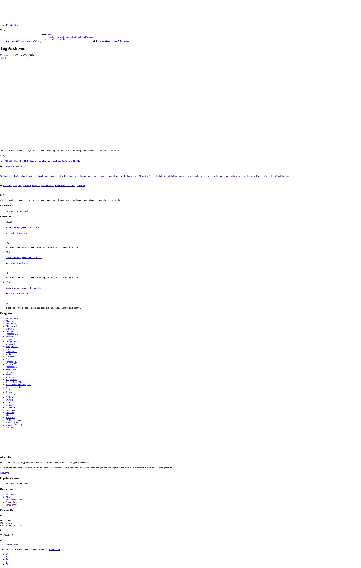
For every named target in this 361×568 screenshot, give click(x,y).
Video (10, 412)
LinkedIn (27, 185)
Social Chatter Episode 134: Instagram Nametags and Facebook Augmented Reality (40, 161)
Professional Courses (15, 500)
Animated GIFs (9, 176)
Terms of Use (12, 505)
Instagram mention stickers (92, 176)
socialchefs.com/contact (10, 544)
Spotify (10, 392)
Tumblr (10, 402)
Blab (9, 321)
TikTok (10, 395)
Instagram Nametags (114, 176)
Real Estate (11, 369)
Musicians (11, 356)
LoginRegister (14, 25)
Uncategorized (13, 410)
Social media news (246, 176)
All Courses (11, 494)
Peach (9, 359)
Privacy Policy (12, 502)
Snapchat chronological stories (177, 176)
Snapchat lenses (199, 176)
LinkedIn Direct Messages (136, 176)
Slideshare (11, 377)
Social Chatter (47, 185)
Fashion (10, 336)
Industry (10, 344)
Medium (10, 354)
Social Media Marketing (65, 185)
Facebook (7, 185)
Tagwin (259, 176)
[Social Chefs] (28, 20)
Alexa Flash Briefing (56, 39)
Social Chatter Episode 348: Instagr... (23, 288)
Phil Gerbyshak (155, 176)
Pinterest (11, 364)
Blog (39, 41)
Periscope (11, 362)
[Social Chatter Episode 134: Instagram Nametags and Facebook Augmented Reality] (62, 146)
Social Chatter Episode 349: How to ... (24, 257)
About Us (113, 41)
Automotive (12, 318)
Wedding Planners (15, 420)
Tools (10, 397)
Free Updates (26, 41)
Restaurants (12, 372)
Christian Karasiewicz (12, 166)
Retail (9, 374)
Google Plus (12, 341)
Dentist (10, 329)
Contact (125, 41)
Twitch (10, 405)
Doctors (10, 331)
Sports (9, 389)
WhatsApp (12, 422)
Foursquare (11, 339)
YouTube (81, 185)
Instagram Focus (71, 176)
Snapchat (36, 185)
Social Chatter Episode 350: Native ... (23, 227)
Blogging (11, 323)
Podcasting (11, 367)
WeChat (10, 417)
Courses (101, 41)
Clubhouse (11, 326)
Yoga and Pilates (14, 425)
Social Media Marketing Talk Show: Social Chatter (70, 37)
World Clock (269, 176)
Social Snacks (13, 387)
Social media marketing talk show (222, 176)
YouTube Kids (282, 176)
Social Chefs (54, 549)
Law (8, 349)
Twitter (11, 407)
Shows (49, 34)
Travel (9, 400)
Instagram (17, 185)
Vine (9, 415)
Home (12, 41)
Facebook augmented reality (50, 176)
